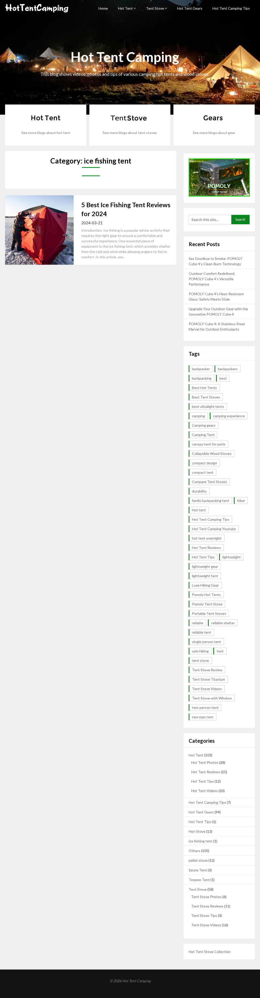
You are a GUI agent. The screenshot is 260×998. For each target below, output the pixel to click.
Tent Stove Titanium (208, 679)
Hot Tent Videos (204, 790)
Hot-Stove (197, 831)
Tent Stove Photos (206, 897)
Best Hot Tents (204, 387)
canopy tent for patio (208, 444)
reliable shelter (223, 623)
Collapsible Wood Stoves (212, 453)
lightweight (231, 557)
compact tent (203, 472)
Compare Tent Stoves (209, 482)
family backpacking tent (210, 500)
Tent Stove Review (207, 670)
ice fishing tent (201, 841)
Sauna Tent (198, 870)
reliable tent (201, 632)
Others (194, 850)
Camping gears (204, 425)
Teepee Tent (199, 879)
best (223, 378)
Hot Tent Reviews (206, 547)
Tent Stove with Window (212, 698)
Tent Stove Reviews (207, 906)
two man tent (203, 717)
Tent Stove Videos (207, 689)
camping (198, 416)
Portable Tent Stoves (209, 613)
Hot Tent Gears (189, 8)
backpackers (228, 369)
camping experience (229, 416)
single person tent (206, 641)
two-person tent (205, 707)
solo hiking (200, 651)
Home (103, 8)
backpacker (201, 369)
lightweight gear (205, 566)
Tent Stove (155, 8)
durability (199, 491)
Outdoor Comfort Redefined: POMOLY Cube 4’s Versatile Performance (212, 278)
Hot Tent (125, 8)
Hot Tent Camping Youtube (214, 529)
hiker (241, 500)
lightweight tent (205, 576)
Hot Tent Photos (204, 762)
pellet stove (198, 860)
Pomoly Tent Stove (207, 604)
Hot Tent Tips (203, 557)
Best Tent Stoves (206, 397)
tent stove (200, 660)
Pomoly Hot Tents (206, 594)
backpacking (202, 378)
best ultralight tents (208, 406)
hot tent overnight (207, 538)
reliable (197, 623)
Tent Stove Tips (204, 915)
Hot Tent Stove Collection (210, 951)
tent (220, 651)
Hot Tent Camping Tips (231, 8)
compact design (204, 463)
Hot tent (199, 510)
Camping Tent (203, 435)
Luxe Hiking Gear (205, 585)
